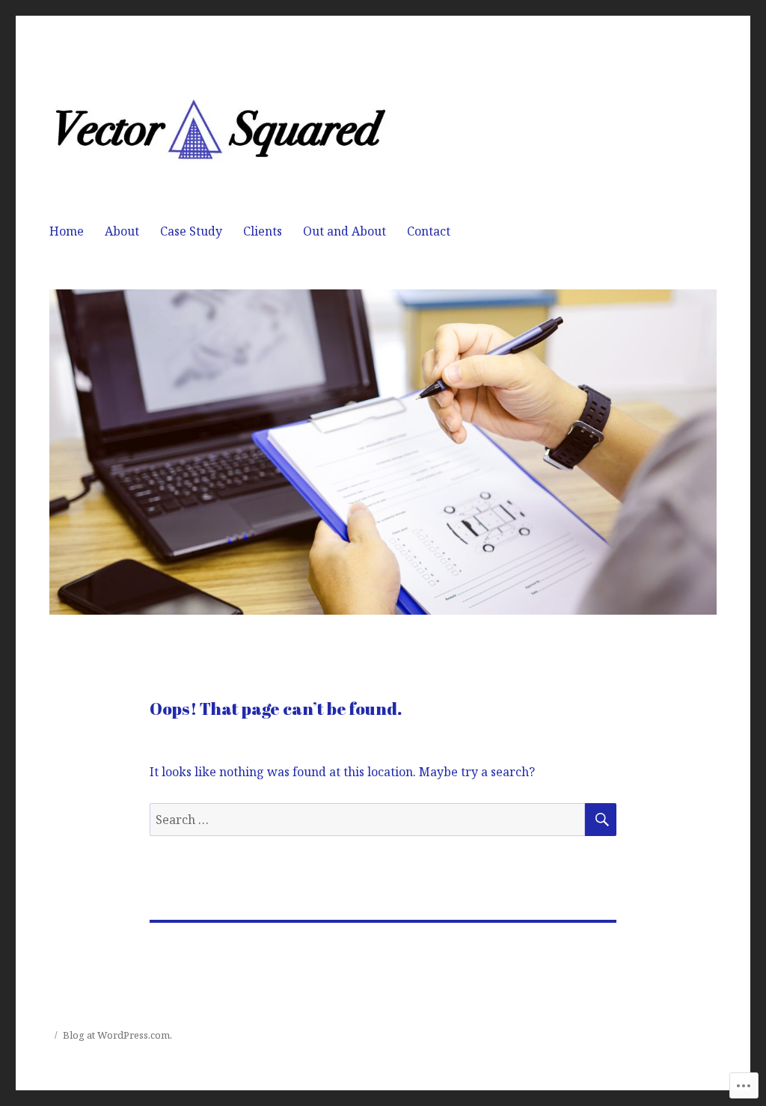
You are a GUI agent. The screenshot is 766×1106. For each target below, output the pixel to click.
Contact (428, 231)
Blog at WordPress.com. (117, 1035)
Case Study (191, 231)
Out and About (344, 231)
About (122, 231)
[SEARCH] (600, 819)
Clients (262, 231)
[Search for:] (368, 819)
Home (66, 231)
